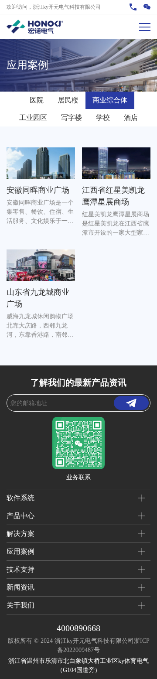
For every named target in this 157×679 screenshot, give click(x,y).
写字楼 (71, 117)
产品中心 (20, 515)
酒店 (131, 117)
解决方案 (20, 533)
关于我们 (20, 605)
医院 (37, 100)
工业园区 (33, 117)
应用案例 (20, 551)
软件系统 (20, 498)
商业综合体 (109, 100)
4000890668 (78, 628)
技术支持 (20, 569)
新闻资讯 (20, 587)
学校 (103, 117)
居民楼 (68, 100)
